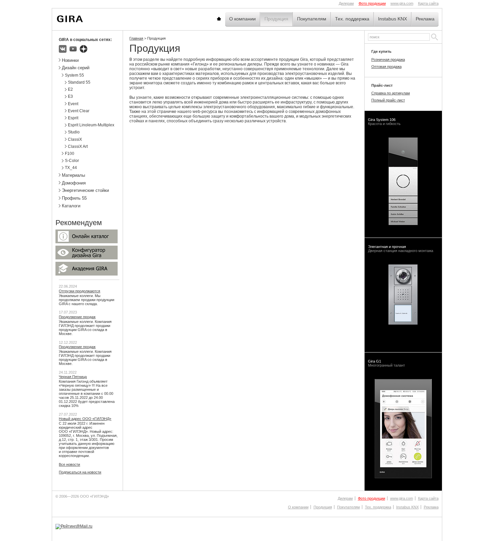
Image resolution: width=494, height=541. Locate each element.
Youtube (73, 49)
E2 (70, 89)
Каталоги (71, 205)
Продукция (276, 19)
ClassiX (75, 139)
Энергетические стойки (85, 190)
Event (73, 103)
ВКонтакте (63, 49)
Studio (74, 132)
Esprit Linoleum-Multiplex (91, 125)
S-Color (72, 160)
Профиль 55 (74, 198)
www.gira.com (401, 3)
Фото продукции (372, 3)
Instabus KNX (392, 19)
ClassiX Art (78, 146)
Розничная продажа (388, 59)
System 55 (74, 75)
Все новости (69, 464)
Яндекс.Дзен (83, 49)
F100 (69, 153)
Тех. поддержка (352, 19)
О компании (242, 19)
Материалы (73, 175)
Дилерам (346, 3)
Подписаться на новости (80, 472)
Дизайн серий (75, 67)
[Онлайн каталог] (86, 242)
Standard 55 (79, 82)
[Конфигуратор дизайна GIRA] (86, 258)
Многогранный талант (386, 363)
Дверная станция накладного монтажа (400, 249)
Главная (227, 19)
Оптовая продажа (386, 67)
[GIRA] (70, 18)
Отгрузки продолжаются (79, 291)
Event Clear (78, 111)
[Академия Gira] (86, 274)
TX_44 (71, 167)
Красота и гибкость (384, 122)
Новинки (70, 60)
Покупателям (311, 19)
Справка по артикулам (390, 93)
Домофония (74, 182)
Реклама (425, 19)
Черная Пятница (73, 377)
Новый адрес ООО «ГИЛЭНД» (85, 419)
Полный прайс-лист (388, 100)
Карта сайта (428, 3)
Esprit (73, 118)
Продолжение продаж (77, 317)
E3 (70, 96)
